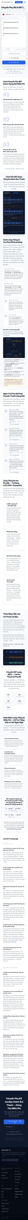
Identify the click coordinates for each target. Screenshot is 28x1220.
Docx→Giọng (18, 1174)
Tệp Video (17, 1179)
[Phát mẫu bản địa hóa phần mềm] (6, 429)
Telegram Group (19, 1191)
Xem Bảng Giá (9, 1127)
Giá (2, 1197)
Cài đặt (8, 49)
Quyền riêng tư (5, 1203)
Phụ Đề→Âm (5, 1178)
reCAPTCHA (5, 1211)
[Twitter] (4, 1218)
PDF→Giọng (18, 1177)
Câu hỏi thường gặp (6, 1188)
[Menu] (25, 2)
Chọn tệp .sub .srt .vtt (14, 53)
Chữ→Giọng (4, 1172)
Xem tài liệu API (16, 1083)
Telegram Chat (18, 1194)
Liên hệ (16, 1188)
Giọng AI (4, 1175)
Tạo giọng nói (14, 62)
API (2, 1194)
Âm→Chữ (17, 1171)
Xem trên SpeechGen (14, 424)
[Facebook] (7, 1218)
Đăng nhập (18, 2)
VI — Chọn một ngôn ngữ (10, 1160)
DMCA (3, 1206)
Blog (3, 1191)
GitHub (16, 1197)
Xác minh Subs (14, 58)
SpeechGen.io (8, 1216)
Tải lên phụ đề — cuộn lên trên (15, 168)
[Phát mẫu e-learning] (6, 411)
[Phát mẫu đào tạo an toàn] (6, 445)
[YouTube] (2, 1218)
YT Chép (17, 1182)
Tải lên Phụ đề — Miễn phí (15, 1122)
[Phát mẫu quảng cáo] (6, 460)
